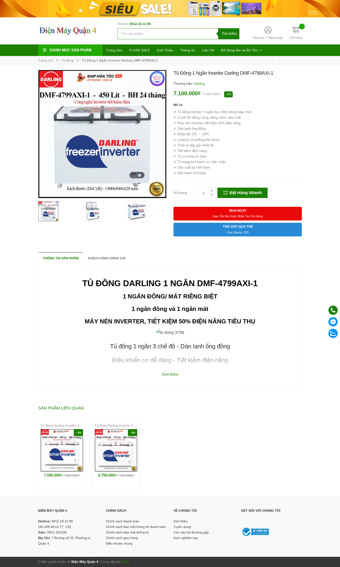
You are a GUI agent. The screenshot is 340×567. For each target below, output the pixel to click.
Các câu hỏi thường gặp (191, 532)
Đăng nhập (276, 38)
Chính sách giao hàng (122, 538)
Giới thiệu (180, 521)
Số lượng (180, 193)
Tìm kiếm (229, 34)
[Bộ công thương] (255, 531)
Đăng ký (258, 38)
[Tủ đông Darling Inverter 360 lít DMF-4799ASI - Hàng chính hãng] (61, 450)
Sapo (126, 562)
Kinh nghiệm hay (185, 538)
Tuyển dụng (182, 527)
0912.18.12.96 (140, 24)
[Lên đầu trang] (331, 542)
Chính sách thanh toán (122, 521)
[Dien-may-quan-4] (170, 8)
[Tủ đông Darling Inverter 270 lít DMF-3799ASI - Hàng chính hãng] (116, 450)
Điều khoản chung (119, 543)
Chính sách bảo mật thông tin (127, 532)
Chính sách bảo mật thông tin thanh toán (136, 527)
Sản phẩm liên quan (60, 408)
